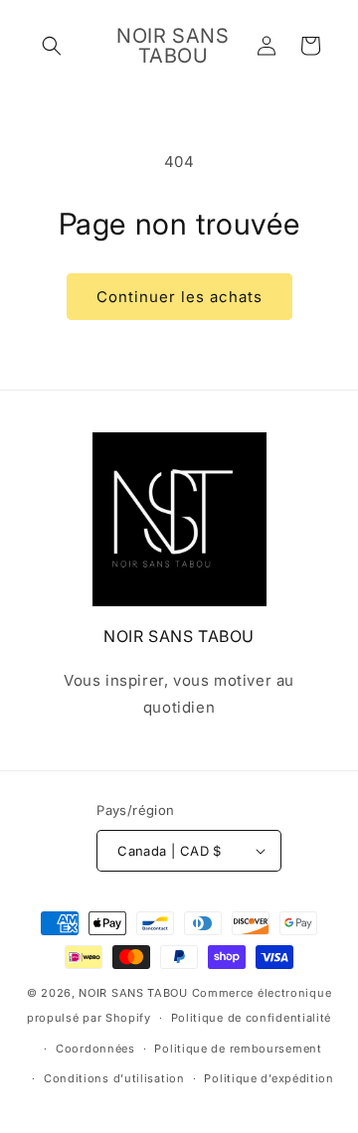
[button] (52, 46)
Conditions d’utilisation (114, 1078)
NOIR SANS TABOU (133, 993)
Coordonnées (95, 1048)
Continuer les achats (179, 296)
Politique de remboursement (237, 1048)
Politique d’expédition (268, 1078)
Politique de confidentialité (251, 1018)
